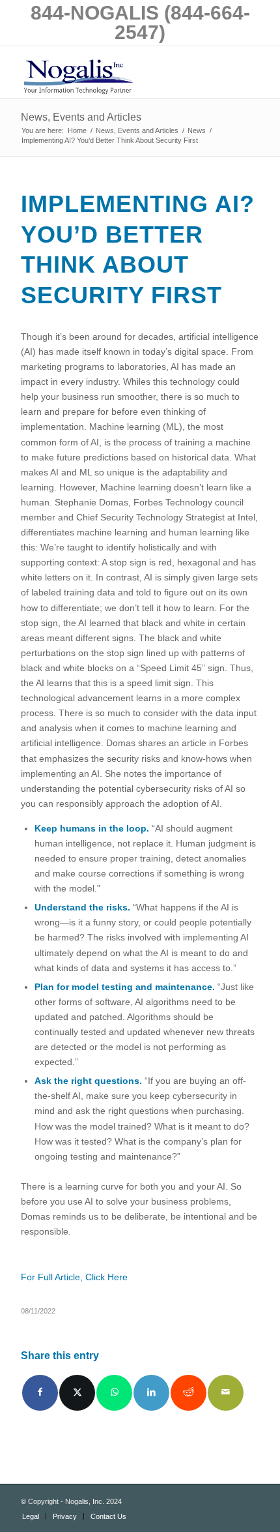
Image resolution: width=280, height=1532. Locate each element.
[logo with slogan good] (116, 72)
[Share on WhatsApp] (114, 1393)
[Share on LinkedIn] (151, 1393)
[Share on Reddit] (188, 1393)
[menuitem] (31, 1516)
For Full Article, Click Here (74, 1277)
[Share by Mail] (226, 1393)
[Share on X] (77, 1393)
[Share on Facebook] (40, 1393)
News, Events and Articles (81, 117)
